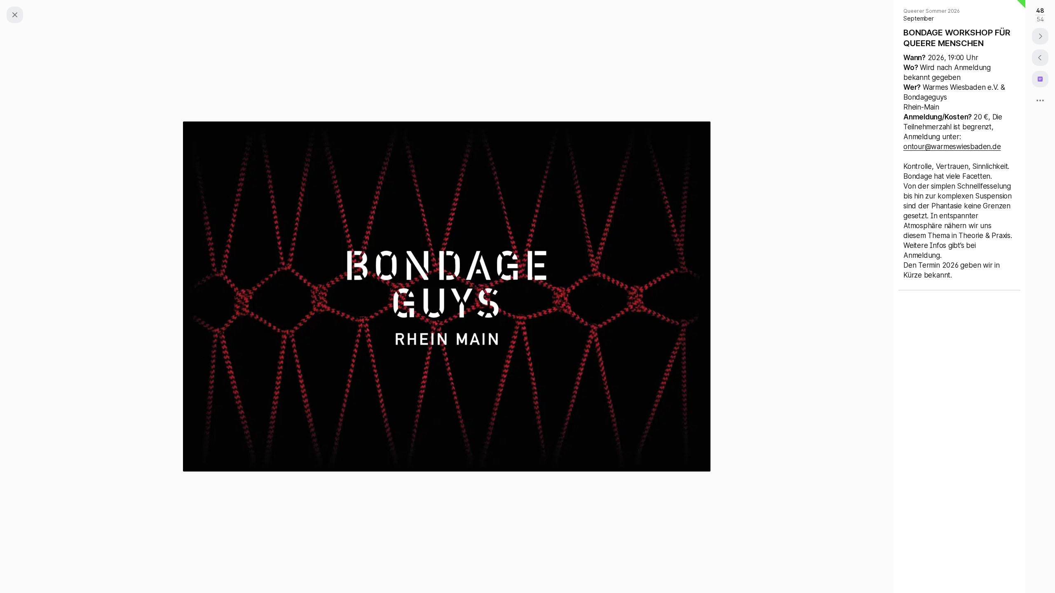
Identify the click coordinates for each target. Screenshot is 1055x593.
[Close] (15, 15)
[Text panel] (1040, 79)
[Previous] (1040, 57)
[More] (1040, 100)
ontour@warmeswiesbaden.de (952, 146)
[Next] (1040, 36)
